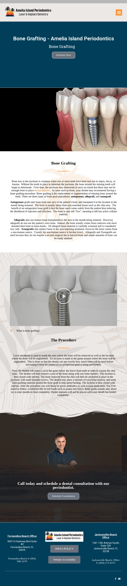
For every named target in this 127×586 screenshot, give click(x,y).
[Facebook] (115, 579)
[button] (119, 12)
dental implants (42, 190)
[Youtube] (119, 579)
